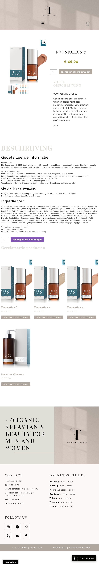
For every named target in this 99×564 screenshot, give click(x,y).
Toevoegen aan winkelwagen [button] (16, 317)
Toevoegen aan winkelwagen (75, 72)
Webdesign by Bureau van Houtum (71, 547)
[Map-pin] (26, 536)
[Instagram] (8, 527)
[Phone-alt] (8, 536)
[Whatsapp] (26, 527)
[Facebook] (17, 527)
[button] (43, 23)
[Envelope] (17, 536)
